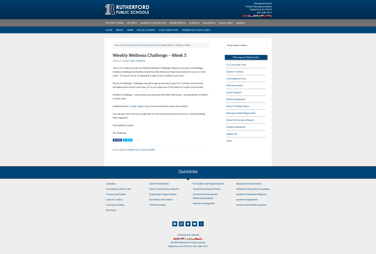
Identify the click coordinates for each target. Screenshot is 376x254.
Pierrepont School (127, 9)
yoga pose (161, 87)
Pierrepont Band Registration (241, 113)
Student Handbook (235, 126)
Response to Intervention (248, 183)
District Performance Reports (164, 188)
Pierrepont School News (140, 149)
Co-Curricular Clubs (236, 64)
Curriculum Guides (115, 204)
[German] (252, 15)
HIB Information (234, 85)
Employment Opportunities (163, 194)
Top (369, 247)
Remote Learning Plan (204, 203)
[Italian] (259, 15)
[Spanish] (270, 15)
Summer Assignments (247, 199)
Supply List (231, 133)
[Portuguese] (265, 15)
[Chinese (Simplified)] (244, 15)
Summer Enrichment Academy (251, 204)
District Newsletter (159, 183)
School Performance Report (240, 119)
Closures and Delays (116, 194)
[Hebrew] (254, 15)
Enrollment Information (161, 199)
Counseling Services (236, 78)
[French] (249, 15)
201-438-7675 (264, 12)
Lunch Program (233, 92)
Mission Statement (235, 99)
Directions (111, 210)
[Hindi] (257, 15)
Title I (229, 140)
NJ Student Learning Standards (208, 183)
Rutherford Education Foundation (253, 188)
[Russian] (267, 15)
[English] (246, 15)
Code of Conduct (234, 71)
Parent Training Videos (237, 106)
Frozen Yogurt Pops (140, 106)
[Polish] (262, 15)
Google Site (145, 113)
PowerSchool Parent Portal (206, 188)
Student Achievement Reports (251, 194)
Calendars (111, 183)
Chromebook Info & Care (118, 188)
